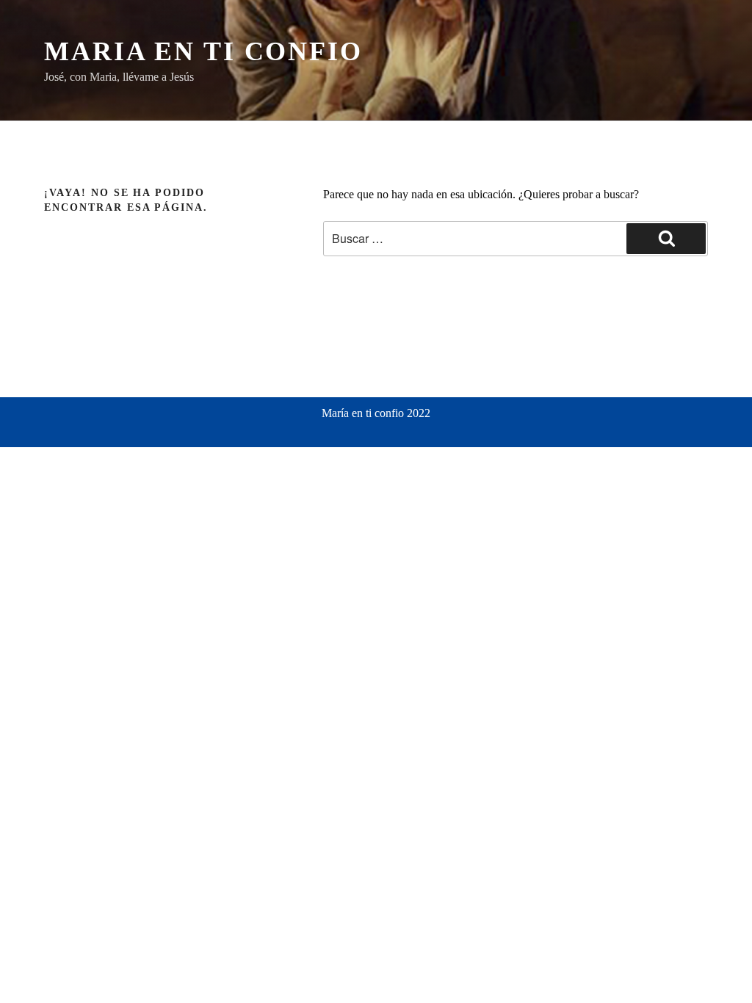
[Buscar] (666, 238)
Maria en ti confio (203, 51)
